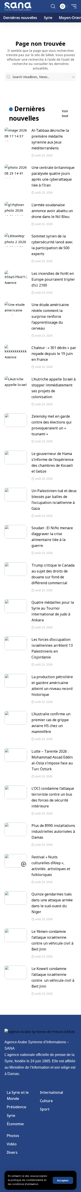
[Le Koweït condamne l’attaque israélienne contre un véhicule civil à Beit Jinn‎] (15, 972)
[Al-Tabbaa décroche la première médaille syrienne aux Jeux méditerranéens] (15, 134)
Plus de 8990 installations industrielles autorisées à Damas (53, 831)
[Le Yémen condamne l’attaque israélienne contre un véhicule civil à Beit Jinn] (15, 935)
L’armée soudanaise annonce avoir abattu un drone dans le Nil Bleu (52, 210)
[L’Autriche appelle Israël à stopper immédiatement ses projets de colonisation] (15, 383)
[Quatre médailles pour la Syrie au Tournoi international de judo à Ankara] (15, 606)
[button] (63, 1180)
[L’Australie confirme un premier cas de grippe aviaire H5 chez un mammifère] (15, 718)
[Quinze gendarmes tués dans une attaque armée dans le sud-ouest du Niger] (15, 898)
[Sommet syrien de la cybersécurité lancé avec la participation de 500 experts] (15, 240)
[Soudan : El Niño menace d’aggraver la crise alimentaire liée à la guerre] (15, 532)
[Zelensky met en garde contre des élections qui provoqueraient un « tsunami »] (15, 420)
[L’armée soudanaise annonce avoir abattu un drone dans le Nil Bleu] (15, 208)
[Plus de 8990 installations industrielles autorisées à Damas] (15, 829)
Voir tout (65, 113)
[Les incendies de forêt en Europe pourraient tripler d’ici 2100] (15, 277)
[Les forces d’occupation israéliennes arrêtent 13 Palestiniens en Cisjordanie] (15, 643)
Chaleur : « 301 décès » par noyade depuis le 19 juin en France (54, 353)
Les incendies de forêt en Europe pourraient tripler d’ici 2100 (53, 279)
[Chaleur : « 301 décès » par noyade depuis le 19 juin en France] (15, 351)
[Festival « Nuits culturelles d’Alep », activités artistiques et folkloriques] (15, 861)
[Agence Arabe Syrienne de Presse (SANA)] (17, 6)
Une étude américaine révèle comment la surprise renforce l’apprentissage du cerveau (50, 316)
